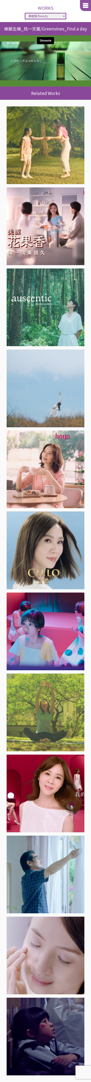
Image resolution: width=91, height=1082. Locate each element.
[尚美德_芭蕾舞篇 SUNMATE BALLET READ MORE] (45, 145)
